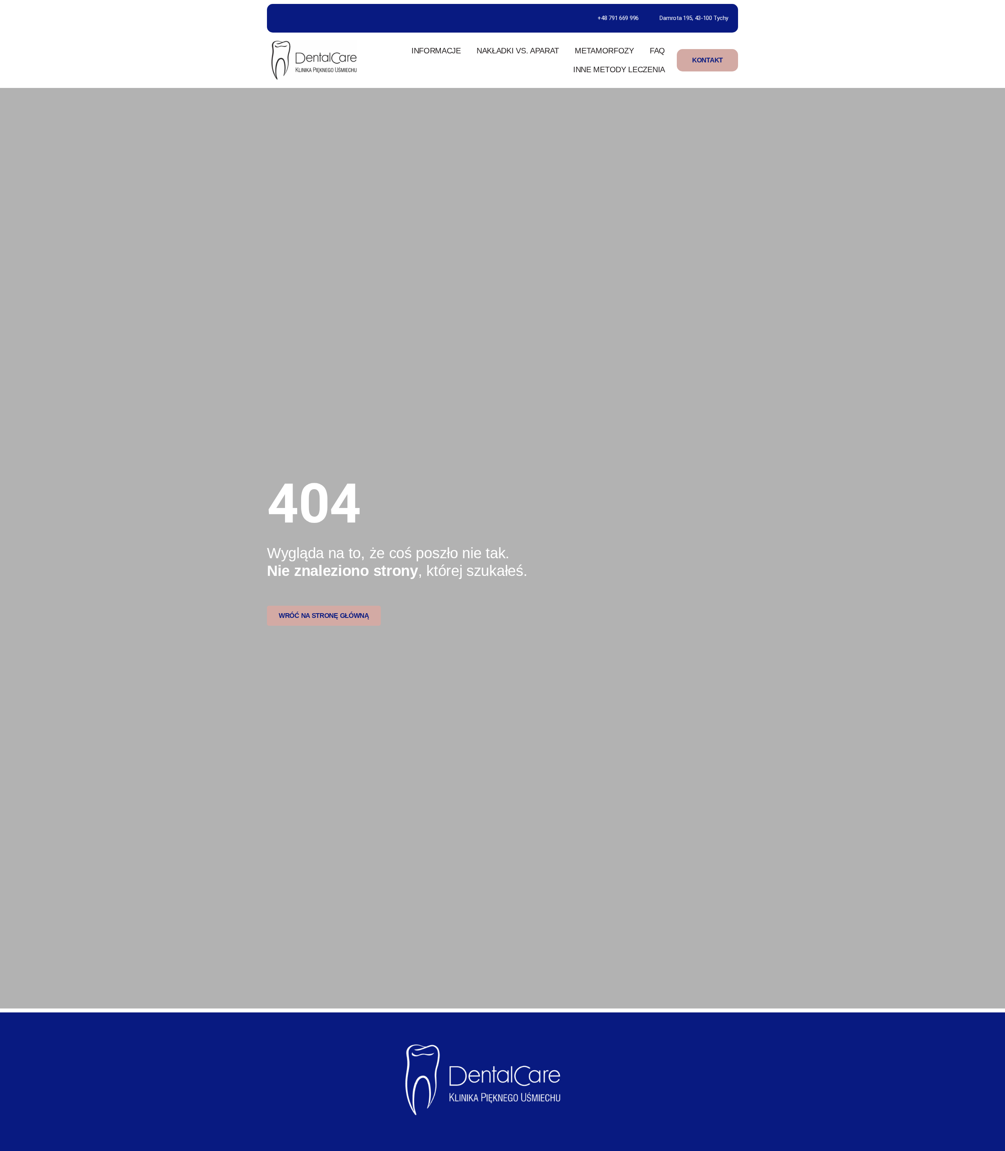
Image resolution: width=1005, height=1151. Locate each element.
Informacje (436, 50)
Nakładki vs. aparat (518, 50)
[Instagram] (517, 1135)
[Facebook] (488, 1135)
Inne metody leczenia (619, 69)
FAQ (657, 50)
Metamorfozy (604, 50)
